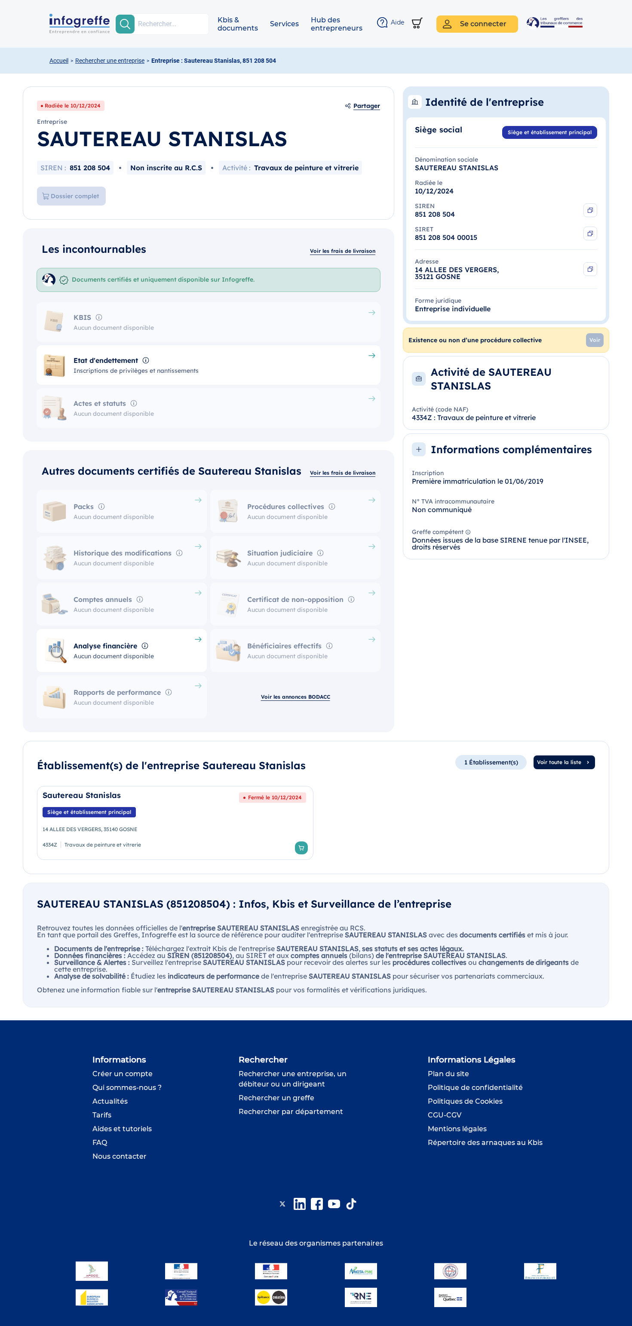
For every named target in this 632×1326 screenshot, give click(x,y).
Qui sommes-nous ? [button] (127, 1088)
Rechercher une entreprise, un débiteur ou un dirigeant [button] (293, 1079)
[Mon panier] (417, 24)
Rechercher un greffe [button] (276, 1098)
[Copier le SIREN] (590, 210)
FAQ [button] (99, 1143)
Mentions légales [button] (457, 1129)
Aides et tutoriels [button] (122, 1129)
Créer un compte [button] (122, 1074)
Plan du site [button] (448, 1074)
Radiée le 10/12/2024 (73, 105)
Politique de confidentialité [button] (475, 1088)
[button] (238, 24)
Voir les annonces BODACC (295, 697)
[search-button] (125, 24)
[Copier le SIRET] (590, 233)
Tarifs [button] (101, 1115)
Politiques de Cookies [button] (465, 1101)
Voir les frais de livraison (342, 251)
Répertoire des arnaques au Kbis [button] (485, 1143)
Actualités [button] (110, 1101)
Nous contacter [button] (119, 1156)
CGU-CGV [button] (444, 1115)
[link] (175, 823)
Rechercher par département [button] (291, 1112)
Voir (594, 340)
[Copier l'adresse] (590, 269)
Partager (366, 106)
